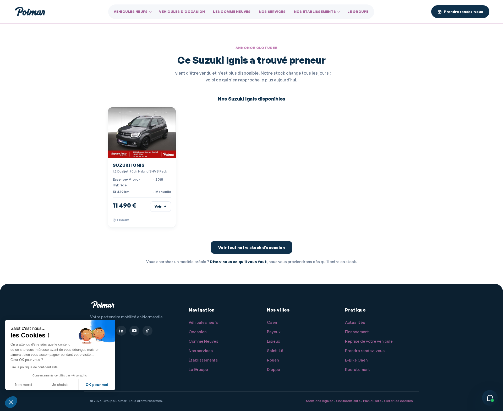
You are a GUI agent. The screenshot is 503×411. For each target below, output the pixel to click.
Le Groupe (357, 11)
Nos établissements (315, 11)
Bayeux (274, 331)
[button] (11, 402)
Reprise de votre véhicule (369, 341)
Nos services (272, 11)
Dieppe (273, 369)
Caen (272, 322)
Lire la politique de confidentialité (34, 367)
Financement (357, 331)
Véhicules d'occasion (182, 11)
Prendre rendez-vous (365, 350)
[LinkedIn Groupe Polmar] (121, 331)
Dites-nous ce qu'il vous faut (238, 261)
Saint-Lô (275, 350)
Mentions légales (319, 401)
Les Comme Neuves (231, 11)
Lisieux (273, 341)
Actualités (355, 322)
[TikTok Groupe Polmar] (147, 331)
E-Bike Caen (356, 360)
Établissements (203, 360)
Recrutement (357, 369)
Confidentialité (348, 401)
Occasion (197, 331)
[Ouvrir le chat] (490, 398)
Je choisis (60, 384)
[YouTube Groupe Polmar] (134, 331)
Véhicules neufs (130, 11)
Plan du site (372, 401)
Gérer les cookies (398, 401)
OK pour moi (97, 384)
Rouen (273, 360)
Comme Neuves (203, 341)
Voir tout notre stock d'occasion (251, 247)
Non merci (23, 384)
